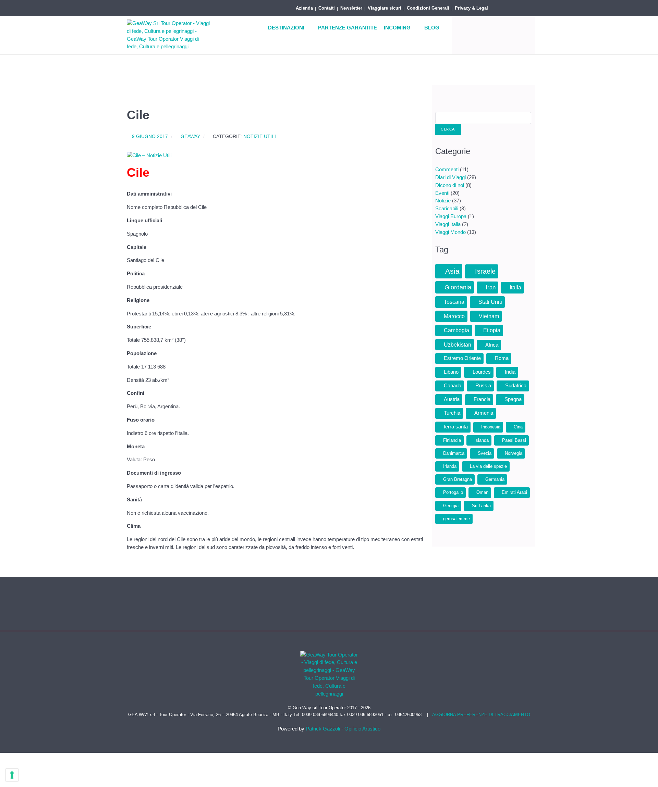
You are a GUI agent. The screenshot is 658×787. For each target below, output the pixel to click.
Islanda (481, 440)
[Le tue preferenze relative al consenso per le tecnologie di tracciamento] (12, 775)
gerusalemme (456, 518)
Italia (515, 287)
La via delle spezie (488, 466)
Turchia (452, 413)
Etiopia (491, 330)
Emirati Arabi (514, 492)
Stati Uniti (490, 302)
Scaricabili (446, 208)
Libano (451, 372)
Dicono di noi (449, 185)
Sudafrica (515, 385)
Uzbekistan (457, 345)
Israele (485, 271)
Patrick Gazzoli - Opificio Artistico (343, 729)
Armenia (483, 413)
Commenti (447, 169)
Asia (452, 271)
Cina (518, 426)
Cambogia (456, 330)
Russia (483, 385)
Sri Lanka (481, 505)
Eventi (442, 193)
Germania (494, 479)
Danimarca (453, 453)
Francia (482, 399)
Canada (452, 385)
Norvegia (513, 453)
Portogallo (453, 492)
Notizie (443, 200)
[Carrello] (524, 6)
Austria (452, 399)
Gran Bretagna (457, 479)
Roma (502, 358)
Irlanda (449, 466)
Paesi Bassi (514, 440)
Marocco (454, 316)
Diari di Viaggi (450, 177)
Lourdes (482, 372)
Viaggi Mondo (450, 232)
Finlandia (452, 440)
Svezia (484, 453)
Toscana (454, 302)
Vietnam (489, 316)
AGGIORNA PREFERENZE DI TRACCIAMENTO (481, 714)
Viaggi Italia (448, 224)
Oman (482, 492)
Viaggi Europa (450, 216)
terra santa (456, 426)
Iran (491, 287)
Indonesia (490, 426)
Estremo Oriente (462, 358)
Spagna (513, 399)
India (510, 372)
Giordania (457, 287)
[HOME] (256, 28)
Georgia (451, 505)
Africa (491, 345)
